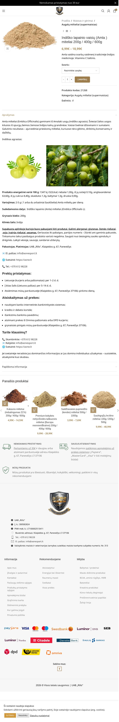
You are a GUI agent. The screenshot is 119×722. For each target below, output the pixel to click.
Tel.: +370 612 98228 (25, 537)
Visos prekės (48, 587)
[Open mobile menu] (4, 11)
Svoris (65, 64)
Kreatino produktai (89, 587)
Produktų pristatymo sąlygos (17, 589)
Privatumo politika (16, 615)
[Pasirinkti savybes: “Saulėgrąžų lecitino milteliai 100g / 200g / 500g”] (93, 410)
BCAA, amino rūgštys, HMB (93, 577)
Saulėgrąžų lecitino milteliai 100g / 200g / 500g (104, 418)
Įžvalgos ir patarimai (17, 572)
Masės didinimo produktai (92, 572)
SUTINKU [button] (10, 715)
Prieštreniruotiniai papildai (93, 597)
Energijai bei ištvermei (53, 572)
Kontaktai (11, 577)
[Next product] (70, 31)
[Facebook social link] (73, 101)
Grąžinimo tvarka (15, 600)
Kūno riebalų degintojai (91, 592)
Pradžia (66, 20)
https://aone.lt (24, 259)
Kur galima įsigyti (15, 610)
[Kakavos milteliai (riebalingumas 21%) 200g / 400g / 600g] (15, 396)
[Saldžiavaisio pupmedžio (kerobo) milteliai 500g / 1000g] (74, 396)
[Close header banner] (115, 3)
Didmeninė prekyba (16, 605)
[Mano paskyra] (109, 11)
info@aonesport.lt (27, 253)
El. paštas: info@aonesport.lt (29, 541)
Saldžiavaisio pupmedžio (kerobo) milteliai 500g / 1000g (74, 412)
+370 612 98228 (18, 266)
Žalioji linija (85, 602)
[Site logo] (60, 10)
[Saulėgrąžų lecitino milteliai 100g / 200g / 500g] (103, 399)
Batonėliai (85, 582)
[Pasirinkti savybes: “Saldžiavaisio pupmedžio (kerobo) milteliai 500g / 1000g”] (64, 403)
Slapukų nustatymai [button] (39, 715)
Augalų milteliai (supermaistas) (79, 24)
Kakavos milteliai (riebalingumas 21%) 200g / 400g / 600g (15, 412)
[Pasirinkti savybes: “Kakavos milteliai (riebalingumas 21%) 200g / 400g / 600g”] (5, 403)
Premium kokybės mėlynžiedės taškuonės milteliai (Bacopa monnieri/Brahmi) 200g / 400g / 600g (45, 422)
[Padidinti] (7, 48)
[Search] (103, 11)
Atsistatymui (48, 567)
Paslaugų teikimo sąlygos (19, 582)
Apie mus (11, 567)
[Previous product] (63, 31)
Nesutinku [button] (22, 715)
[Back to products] (67, 31)
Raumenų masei (50, 577)
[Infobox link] (30, 450)
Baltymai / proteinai (89, 567)
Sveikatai (46, 582)
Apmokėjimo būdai (16, 595)
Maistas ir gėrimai (83, 20)
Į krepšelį (82, 79)
